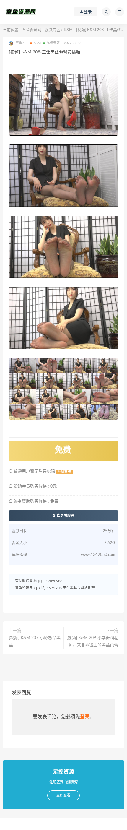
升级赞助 (64, 471)
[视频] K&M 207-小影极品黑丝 (35, 641)
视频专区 (52, 30)
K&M (68, 30)
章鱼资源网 (31, 30)
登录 (84, 716)
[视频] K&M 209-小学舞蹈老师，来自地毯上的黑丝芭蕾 (92, 641)
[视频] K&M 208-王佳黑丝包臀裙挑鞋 (65, 588)
